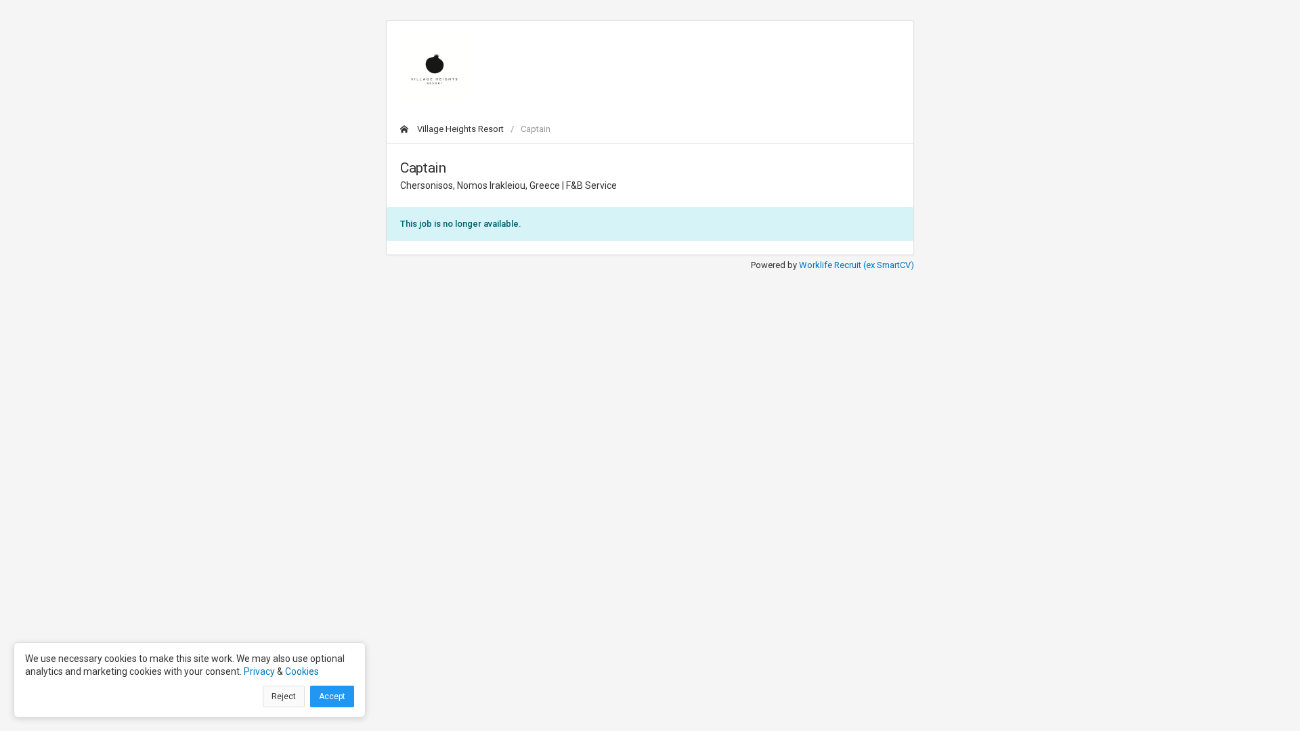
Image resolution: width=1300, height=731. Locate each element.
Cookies (302, 671)
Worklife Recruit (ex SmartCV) (856, 265)
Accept (332, 696)
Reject (284, 696)
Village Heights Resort (459, 129)
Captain (535, 129)
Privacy (259, 671)
